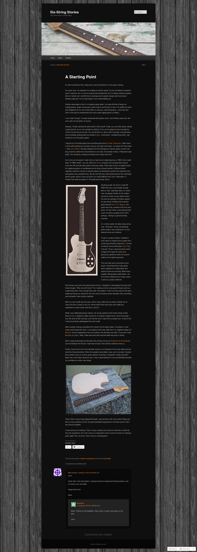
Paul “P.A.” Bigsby (118, 204)
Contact (68, 58)
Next (144, 65)
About (60, 58)
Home (53, 58)
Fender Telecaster (114, 143)
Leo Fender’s (75, 149)
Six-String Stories (64, 11)
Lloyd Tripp (126, 246)
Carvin (98, 162)
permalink (107, 458)
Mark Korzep (72, 473)
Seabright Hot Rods (117, 341)
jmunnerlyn (91, 458)
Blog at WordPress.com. (98, 544)
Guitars (82, 458)
